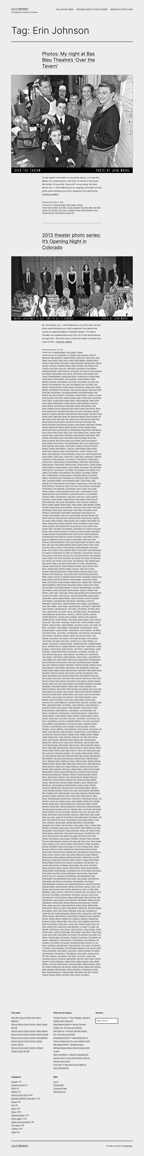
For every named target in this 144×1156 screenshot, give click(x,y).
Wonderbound (87, 969)
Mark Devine (78, 742)
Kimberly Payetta (94, 681)
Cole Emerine (47, 489)
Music (13, 1109)
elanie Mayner (81, 542)
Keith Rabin (82, 670)
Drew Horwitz (78, 534)
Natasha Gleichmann (67, 804)
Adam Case (80, 358)
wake (92, 961)
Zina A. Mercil (75, 975)
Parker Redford (86, 828)
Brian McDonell (79, 435)
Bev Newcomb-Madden (76, 416)
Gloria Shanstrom (56, 574)
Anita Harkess (64, 390)
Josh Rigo (91, 651)
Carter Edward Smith (93, 454)
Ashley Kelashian (82, 400)
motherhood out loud (90, 798)
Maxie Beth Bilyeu (94, 764)
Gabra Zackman (55, 566)
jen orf (69, 611)
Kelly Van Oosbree (57, 673)
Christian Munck (53, 475)
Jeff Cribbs (72, 609)
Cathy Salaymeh (58, 459)
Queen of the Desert (65, 846)
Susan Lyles (62, 927)
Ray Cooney (71, 855)
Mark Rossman (52, 745)
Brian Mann (69, 435)
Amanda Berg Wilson (69, 376)
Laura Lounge (56, 697)
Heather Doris (76, 582)
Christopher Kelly (55, 478)
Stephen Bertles (55, 919)
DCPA (13, 1088)
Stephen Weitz (62, 921)
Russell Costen (82, 873)
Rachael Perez (88, 846)
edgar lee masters (65, 539)
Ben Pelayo (88, 411)
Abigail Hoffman (69, 358)
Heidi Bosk (97, 582)
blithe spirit (95, 419)
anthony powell (47, 398)
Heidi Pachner (62, 585)
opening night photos (74, 822)
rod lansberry (71, 871)
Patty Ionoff (68, 833)
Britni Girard (60, 441)
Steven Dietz (63, 924)
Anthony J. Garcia (94, 395)
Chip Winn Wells (95, 467)
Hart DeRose (52, 582)
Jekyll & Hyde (52, 611)
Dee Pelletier (92, 521)
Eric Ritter (66, 553)
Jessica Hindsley (88, 622)
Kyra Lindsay (57, 692)
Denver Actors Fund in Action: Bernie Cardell (29, 1034)
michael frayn (47, 780)
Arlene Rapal (86, 398)
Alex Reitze (71, 368)
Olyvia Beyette (71, 820)
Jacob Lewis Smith (60, 590)
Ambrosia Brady (71, 379)
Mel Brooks (66, 769)
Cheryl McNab (73, 467)
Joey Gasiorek (95, 633)
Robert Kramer (74, 868)
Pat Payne (96, 828)
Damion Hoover (92, 499)
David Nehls (87, 510)
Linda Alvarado (63, 713)
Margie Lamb (78, 740)
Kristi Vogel (61, 689)
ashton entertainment (55, 403)
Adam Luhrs (90, 358)
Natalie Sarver (54, 804)
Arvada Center (58, 400)
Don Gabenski (67, 529)
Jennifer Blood (61, 614)
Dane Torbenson (82, 502)
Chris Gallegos (79, 470)
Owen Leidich (79, 825)
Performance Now (84, 836)
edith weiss (87, 539)
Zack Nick (65, 975)
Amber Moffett (58, 379)
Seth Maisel (82, 900)
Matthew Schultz (48, 764)
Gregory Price (96, 577)
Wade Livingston (83, 961)
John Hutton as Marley (77, 638)
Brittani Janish (80, 441)
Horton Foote (88, 585)
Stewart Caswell (85, 924)
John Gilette (53, 638)
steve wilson (94, 921)
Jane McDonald (59, 601)
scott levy (84, 895)
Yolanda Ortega (68, 972)
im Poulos (74, 587)
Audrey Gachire (70, 403)
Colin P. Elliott (81, 489)
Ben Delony (70, 411)
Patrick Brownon (59, 830)
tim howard (65, 943)
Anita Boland (53, 390)
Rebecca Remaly (59, 857)
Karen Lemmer (61, 662)
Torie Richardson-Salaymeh (75, 948)
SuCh (94, 924)
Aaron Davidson (83, 355)
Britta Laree (70, 441)
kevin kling (57, 678)
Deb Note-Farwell (87, 515)
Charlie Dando (94, 462)
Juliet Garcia (57, 657)
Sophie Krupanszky (62, 913)
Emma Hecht (82, 550)
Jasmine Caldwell (69, 603)
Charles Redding (72, 462)
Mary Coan (82, 750)
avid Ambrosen (59, 406)
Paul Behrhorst (90, 833)
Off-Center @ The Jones (56, 820)
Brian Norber (90, 435)
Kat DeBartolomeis (84, 662)
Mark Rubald (63, 745)
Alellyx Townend (77, 366)
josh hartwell (72, 651)
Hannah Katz (86, 579)
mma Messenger (54, 798)
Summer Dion (52, 927)
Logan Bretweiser (60, 724)
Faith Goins (46, 563)
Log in (55, 1082)
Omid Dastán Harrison (86, 820)
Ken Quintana (88, 673)
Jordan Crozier (55, 649)
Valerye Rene (71, 959)
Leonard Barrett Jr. (92, 705)
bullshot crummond (83, 446)
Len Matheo (66, 705)
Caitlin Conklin (91, 448)
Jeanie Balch (96, 606)
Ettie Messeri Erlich (61, 1038)
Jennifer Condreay (89, 614)
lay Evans (84, 702)
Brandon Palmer (64, 427)
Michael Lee (46, 785)
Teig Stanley (62, 935)
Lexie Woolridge (86, 710)
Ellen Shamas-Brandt (62, 545)
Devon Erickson (76, 526)
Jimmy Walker (62, 628)
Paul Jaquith (64, 836)
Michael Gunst (54, 782)
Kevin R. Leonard (48, 681)
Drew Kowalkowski (91, 534)
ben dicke (79, 411)
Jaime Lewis (53, 593)
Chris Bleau (69, 470)
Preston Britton (78, 844)
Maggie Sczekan (86, 734)
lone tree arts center (74, 724)
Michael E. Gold (64, 777)
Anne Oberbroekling (85, 392)
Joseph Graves (88, 649)
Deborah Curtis (62, 518)
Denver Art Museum (80, 523)
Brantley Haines (90, 427)
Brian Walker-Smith (56, 438)
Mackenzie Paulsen (60, 734)
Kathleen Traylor (95, 665)
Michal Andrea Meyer (83, 788)
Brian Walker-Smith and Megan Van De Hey (80, 438)
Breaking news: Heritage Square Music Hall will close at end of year (71, 1048)
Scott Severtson (48, 897)
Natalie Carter (88, 801)
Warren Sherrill (62, 964)
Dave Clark (96, 507)
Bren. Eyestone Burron (61, 430)
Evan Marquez (78, 561)
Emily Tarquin (53, 550)
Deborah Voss (87, 518)
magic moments (65, 737)
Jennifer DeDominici (49, 617)
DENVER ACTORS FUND (121, 9)
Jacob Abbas (47, 590)
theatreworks (54, 940)
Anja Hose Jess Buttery (78, 390)
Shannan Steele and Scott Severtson (77, 903)
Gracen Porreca (76, 577)
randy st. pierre (60, 855)
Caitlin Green (47, 451)
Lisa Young (86, 721)
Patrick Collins (94, 830)
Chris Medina (53, 473)
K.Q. (54, 660)
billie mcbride (52, 419)
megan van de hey (86, 766)
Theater (80, 205)
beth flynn (93, 414)
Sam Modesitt (78, 881)
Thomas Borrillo (48, 213)
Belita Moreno (52, 411)
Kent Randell (52, 676)
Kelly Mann (46, 673)
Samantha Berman (49, 884)
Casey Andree (47, 457)
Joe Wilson (97, 630)
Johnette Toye (75, 641)
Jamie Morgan (47, 601)
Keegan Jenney (59, 670)
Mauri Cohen (82, 764)
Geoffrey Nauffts (65, 569)
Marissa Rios (46, 742)
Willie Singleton (61, 969)
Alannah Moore (89, 363)
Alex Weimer (81, 368)
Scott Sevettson (61, 897)
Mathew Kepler (87, 753)
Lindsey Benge (60, 716)
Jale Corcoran (64, 595)
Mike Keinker (94, 790)
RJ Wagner (64, 865)
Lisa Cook (72, 718)
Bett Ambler (62, 416)
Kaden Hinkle (62, 660)
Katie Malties (60, 668)
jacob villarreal (73, 590)
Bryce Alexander (48, 446)
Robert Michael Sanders (90, 868)
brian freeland (79, 432)
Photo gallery (71, 205)
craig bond (72, 497)
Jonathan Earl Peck (80, 644)
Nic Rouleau (66, 812)
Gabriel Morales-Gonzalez (71, 566)
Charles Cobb (47, 462)
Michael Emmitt (76, 777)
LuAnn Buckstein (70, 729)
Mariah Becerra (90, 740)
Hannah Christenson (61, 579)
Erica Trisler (57, 558)
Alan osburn (64, 363)
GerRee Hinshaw (73, 571)
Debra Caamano (57, 521)
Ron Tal (80, 871)
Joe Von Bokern (86, 630)
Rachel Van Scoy (59, 852)
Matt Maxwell (95, 756)
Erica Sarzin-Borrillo (81, 555)
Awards (14, 1082)
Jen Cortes (62, 611)
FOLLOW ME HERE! (65, 9)
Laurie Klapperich (60, 702)
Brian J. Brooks (90, 432)
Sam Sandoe (89, 881)
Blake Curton (74, 419)
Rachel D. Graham (56, 849)
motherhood (76, 798)
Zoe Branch (85, 975)
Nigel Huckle (84, 814)
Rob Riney (93, 865)
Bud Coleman (60, 446)
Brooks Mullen (47, 443)
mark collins (68, 742)
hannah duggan (75, 579)
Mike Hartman (84, 790)
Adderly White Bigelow (77, 360)
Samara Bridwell (61, 887)
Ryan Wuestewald (60, 879)
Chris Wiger (86, 473)
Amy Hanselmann (54, 384)
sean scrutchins (59, 900)
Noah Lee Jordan (48, 817)
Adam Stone (63, 360)
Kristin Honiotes (72, 689)
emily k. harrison (56, 547)
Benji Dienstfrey (71, 414)
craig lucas (81, 497)
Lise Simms (95, 721)
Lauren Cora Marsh (56, 700)
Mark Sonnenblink (87, 745)
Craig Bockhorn (61, 497)
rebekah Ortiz (87, 857)
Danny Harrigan (66, 507)
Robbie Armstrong (49, 868)
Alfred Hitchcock (64, 371)
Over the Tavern (67, 825)
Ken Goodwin (70, 673)
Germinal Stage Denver (57, 571)
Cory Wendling (91, 494)
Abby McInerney (56, 358)
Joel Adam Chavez (49, 633)
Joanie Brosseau (86, 628)
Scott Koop (76, 895)
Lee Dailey (92, 702)
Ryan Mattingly (71, 876)
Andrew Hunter (68, 387)
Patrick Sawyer (47, 833)
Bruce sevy (84, 443)
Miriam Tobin (75, 796)
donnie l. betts (47, 531)
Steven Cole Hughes (49, 924)
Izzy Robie (96, 587)
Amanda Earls (82, 376)
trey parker (95, 951)
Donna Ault (96, 529)
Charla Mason (93, 459)
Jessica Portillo (54, 625)
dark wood (77, 507)
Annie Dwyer (70, 395)
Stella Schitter (73, 916)
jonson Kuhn (80, 646)
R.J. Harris (78, 846)
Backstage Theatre (73, 406)
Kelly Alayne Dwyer (94, 670)
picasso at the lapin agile (71, 841)
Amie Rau (52, 382)
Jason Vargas (62, 606)
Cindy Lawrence (59, 483)
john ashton (87, 635)
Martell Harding (89, 748)
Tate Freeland (76, 932)
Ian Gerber (49, 587)
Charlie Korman (47, 465)
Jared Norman (56, 603)
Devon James (87, 526)
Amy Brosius (82, 382)
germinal (45, 571)
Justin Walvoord (94, 657)
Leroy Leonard (62, 708)
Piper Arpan (86, 841)
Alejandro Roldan (64, 366)
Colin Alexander (59, 489)
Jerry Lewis (55, 622)
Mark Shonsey (74, 745)
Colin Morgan (70, 489)
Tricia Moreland (48, 953)
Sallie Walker (46, 881)
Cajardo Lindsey (59, 451)
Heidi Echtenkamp (49, 585)
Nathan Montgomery (68, 806)
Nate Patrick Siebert (83, 804)
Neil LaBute (97, 809)
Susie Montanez (73, 927)
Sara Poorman (54, 889)
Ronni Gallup (46, 873)
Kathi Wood (70, 665)
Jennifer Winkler (61, 619)
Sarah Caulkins (65, 889)
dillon (51, 529)
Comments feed (60, 1088)
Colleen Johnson (48, 491)
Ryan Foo (52, 876)
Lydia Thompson (67, 732)
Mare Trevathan (60, 1055)
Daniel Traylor (66, 505)
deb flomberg (75, 515)
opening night (60, 822)
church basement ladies (71, 481)
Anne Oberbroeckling (69, 392)
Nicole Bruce (52, 814)
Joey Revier (57, 635)
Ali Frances (83, 371)
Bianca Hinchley (92, 416)
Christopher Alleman (79, 475)
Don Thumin (87, 529)
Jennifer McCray (48, 619)
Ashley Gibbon (69, 400)
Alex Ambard (89, 366)
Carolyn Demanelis (67, 454)
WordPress (127, 1146)
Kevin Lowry (87, 678)
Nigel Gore (75, 814)
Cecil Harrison (70, 459)
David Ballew (47, 510)
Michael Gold (71, 780)
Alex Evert (62, 368)
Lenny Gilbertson (78, 705)
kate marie (46, 665)
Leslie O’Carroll (86, 708)
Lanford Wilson (68, 694)
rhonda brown (56, 860)
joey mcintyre (47, 635)
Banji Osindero (86, 406)
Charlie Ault (83, 462)
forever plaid (71, 563)
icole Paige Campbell (62, 587)
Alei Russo (53, 366)
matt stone (57, 758)
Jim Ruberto (51, 628)
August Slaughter (73, 208)
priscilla (45, 846)
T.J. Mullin (91, 927)
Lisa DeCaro (81, 718)
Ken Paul (79, 673)
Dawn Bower (76, 513)
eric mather (46, 553)
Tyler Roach (72, 956)
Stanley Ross (87, 913)
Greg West (86, 577)
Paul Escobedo (53, 836)
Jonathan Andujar (65, 644)
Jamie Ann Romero (92, 598)
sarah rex (60, 892)
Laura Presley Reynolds (82, 697)
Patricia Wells (47, 830)
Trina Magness (71, 953)
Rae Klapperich (83, 852)
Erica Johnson (47, 555)
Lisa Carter (63, 718)
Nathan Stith (81, 806)
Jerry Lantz (46, 622)
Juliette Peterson (69, 657)
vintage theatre (70, 961)
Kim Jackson (82, 681)
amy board (72, 382)
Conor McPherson (62, 494)
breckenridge (47, 430)
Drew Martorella (48, 537)
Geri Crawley (89, 569)
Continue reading (50, 194)
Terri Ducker (72, 935)
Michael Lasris (92, 782)
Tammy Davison (77, 929)
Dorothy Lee (73, 531)
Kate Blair (95, 662)
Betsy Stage (52, 416)
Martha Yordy (60, 750)
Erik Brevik (67, 558)
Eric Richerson (56, 553)
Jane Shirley (70, 601)
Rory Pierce (56, 873)
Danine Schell (55, 507)
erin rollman (57, 561)
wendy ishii (70, 213)
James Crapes (93, 595)
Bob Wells (52, 425)
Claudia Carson (82, 483)
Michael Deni (52, 777)
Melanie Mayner (77, 769)
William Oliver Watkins (92, 967)
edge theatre (77, 539)
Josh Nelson (82, 651)
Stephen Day (93, 919)
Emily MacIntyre (69, 547)
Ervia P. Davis (67, 561)
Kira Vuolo (58, 684)
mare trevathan (53, 740)
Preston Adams (66, 844)
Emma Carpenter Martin (68, 550)
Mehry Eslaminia (55, 769)
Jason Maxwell (93, 603)
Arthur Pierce (47, 400)
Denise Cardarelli (65, 523)
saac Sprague (82, 879)
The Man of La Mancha (78, 937)
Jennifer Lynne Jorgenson (87, 617)
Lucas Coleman (82, 729)
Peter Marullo (54, 839)
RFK (97, 857)
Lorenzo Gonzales (81, 726)
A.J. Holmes (71, 355)
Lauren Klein (68, 700)
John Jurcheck (92, 638)
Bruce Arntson (58, 443)
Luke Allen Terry (54, 732)
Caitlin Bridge (80, 448)
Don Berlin (57, 529)
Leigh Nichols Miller (54, 705)
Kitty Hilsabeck (68, 684)
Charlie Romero (83, 465)
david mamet (68, 510)
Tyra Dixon (81, 956)
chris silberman (64, 473)
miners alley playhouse (79, 793)
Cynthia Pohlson (69, 499)
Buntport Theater (48, 448)
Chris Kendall (90, 470)
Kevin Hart (95, 676)
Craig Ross (46, 499)
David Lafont (57, 510)
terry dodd (92, 935)
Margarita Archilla (66, 740)
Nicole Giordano (64, 814)
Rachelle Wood (71, 852)
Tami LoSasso (65, 929)
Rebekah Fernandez (74, 857)
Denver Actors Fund (19, 1095)
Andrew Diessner (55, 387)
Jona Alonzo (53, 644)
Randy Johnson (47, 855)
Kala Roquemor (95, 660)
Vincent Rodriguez (56, 961)
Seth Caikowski (71, 900)
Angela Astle (90, 387)
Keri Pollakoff (85, 676)
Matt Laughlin (84, 756)
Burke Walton (60, 448)
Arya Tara (57, 1065)
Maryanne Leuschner (62, 753)
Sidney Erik (82, 908)
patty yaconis (79, 833)
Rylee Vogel (71, 879)
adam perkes (53, 360)
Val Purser (62, 959)
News (13, 1112)
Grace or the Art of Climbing (58, 577)
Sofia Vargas (62, 911)
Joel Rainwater (72, 633)
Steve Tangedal (83, 921)
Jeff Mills (91, 609)
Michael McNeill (70, 785)
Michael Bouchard (84, 774)
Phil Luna (45, 841)
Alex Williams (91, 368)
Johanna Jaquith (69, 635)
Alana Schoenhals (76, 363)
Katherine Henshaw (58, 665)
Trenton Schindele (84, 951)
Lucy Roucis (93, 729)
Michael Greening (83, 780)
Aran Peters (58, 398)
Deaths (14, 1092)
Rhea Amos (46, 860)
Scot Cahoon (91, 892)
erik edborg (76, 558)
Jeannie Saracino (60, 609)
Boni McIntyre (62, 425)
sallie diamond (93, 879)
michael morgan (83, 785)
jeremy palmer (83, 619)
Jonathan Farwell (74, 210)
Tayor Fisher (52, 935)
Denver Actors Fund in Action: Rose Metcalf (29, 1038)
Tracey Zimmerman (49, 951)
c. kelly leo (70, 448)
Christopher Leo (68, 478)
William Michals (77, 967)
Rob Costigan (74, 865)
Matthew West (60, 764)
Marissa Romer (57, 742)
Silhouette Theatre (94, 908)
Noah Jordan (95, 814)
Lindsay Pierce (92, 713)
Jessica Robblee (67, 625)
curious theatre (56, 499)
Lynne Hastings (92, 732)
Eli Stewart (91, 542)
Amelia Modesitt (83, 379)
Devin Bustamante (62, 526)
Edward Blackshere (57, 542)
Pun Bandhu (53, 846)
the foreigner (65, 937)
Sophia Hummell (48, 913)
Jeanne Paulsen (48, 609)
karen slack (72, 662)
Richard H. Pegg (82, 860)
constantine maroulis (77, 494)
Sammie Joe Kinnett (75, 887)
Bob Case (78, 422)
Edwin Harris (70, 542)
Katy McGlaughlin (82, 668)
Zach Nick (87, 972)
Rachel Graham (91, 849)
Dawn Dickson (87, 513)
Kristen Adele (73, 686)
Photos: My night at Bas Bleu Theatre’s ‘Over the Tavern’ (68, 60)
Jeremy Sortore (95, 619)
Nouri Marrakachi (81, 817)
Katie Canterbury (48, 668)
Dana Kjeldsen (70, 502)
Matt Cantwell (51, 756)
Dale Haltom (80, 499)
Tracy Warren (62, 951)
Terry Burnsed (82, 935)
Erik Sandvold (95, 558)
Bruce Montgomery (72, 443)
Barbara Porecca (54, 408)
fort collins (81, 563)
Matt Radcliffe (47, 758)
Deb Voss (51, 518)
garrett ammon (87, 566)
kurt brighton (84, 689)
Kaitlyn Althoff (83, 660)
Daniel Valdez (77, 505)
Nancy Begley (77, 801)
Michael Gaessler (59, 780)
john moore (63, 210)
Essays (14, 1102)
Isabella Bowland (85, 587)
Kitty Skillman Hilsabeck (84, 684)
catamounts (89, 457)
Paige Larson (64, 828)
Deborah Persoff (74, 518)
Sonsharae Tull (91, 911)
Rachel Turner (47, 852)
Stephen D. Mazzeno (80, 919)
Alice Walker (46, 374)
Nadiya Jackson (65, 801)
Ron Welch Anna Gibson (92, 871)
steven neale (73, 924)
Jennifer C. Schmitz (74, 614)
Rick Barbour (78, 863)
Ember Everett (76, 545)
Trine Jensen (82, 953)
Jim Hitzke (78, 625)
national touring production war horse (56, 809)
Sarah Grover (77, 889)
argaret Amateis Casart (72, 398)
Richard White (94, 860)
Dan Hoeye (60, 502)
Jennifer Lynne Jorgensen (67, 617)
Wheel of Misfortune (53, 967)
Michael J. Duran (80, 782)
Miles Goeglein (64, 793)
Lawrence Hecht (74, 702)
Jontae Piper (90, 646)
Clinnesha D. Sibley (62, 486)
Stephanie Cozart (85, 916)
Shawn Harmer (81, 905)
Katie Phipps (70, 668)
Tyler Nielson (62, 956)
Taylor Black (86, 932)
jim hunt (86, 625)
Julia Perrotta (93, 654)
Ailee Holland (53, 208)
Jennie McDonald (48, 614)
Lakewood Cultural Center (52, 694)
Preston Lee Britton (92, 844)
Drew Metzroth (60, 537)
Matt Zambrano (68, 758)
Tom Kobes (46, 948)
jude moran (58, 654)
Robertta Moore (48, 871)
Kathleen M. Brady (82, 665)
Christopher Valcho (82, 478)
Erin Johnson (53, 210)
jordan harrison (67, 649)
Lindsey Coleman (73, 716)
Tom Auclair (86, 945)
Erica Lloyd (57, 555)
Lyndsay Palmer (79, 732)
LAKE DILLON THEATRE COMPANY (87, 692)
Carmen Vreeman (86, 451)
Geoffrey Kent (53, 569)
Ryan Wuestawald (84, 876)
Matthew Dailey (81, 761)
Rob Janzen (84, 865)
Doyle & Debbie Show (64, 534)
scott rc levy (93, 895)
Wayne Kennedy (89, 964)
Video (13, 1132)
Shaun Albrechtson (68, 905)
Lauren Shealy (90, 700)
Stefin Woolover (61, 916)
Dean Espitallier (54, 515)
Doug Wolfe (95, 531)
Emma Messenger (94, 550)
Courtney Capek (48, 497)
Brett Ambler (86, 430)
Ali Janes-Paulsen (94, 371)
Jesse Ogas (65, 622)
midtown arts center (70, 790)
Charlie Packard (71, 465)
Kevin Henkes (47, 678)
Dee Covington (80, 521)
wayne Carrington (75, 964)
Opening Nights (59, 205)
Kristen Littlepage (85, 686)
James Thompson (77, 598)
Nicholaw (74, 812)
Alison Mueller (88, 374)
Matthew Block (80, 758)
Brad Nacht (90, 425)
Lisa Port (61, 721)
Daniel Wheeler (88, 505)
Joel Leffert (61, 633)
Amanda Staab (94, 376)
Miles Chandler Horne (90, 210)
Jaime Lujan (63, 593)
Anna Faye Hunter (94, 390)
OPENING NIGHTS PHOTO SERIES (92, 9)
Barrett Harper (79, 408)
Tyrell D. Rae (91, 956)
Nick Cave (83, 812)
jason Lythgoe (82, 603)
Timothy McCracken (77, 943)
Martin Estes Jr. (71, 750)
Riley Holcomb (54, 865)
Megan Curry (60, 766)
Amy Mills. (62, 208)
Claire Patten (70, 483)
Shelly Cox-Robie (59, 908)
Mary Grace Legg (93, 750)
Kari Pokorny (58, 1031)
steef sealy (97, 913)
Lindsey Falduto (86, 716)
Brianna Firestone (48, 441)
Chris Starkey (76, 473)
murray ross (54, 801)
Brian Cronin (68, 432)
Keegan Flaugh (47, 670)
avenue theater (47, 406)
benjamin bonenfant (57, 414)
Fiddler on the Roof (58, 563)
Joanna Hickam (62, 630)
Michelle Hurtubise (55, 790)
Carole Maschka (54, 454)
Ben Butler (62, 411)
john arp (79, 635)
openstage (46, 825)
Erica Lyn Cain (68, 555)
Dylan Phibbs (87, 537)
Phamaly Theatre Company (89, 839)
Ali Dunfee (75, 371)
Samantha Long (62, 884)
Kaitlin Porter (72, 660)
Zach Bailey (78, 972)
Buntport (94, 446)
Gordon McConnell (71, 574)
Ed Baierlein (53, 539)
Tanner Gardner (89, 929)
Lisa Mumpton (52, 721)
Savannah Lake (80, 892)
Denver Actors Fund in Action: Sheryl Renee (29, 1031)
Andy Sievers (79, 387)
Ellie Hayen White (60, 1045)
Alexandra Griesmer (49, 371)
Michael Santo (56, 788)
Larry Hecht (78, 694)
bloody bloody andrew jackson (53, 422)
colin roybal (92, 489)
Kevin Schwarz (60, 681)
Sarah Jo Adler (87, 889)
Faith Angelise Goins (92, 561)
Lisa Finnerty (91, 718)
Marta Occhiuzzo (76, 748)
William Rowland (48, 969)
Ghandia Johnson (86, 571)
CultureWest (20, 9)
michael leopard (58, 785)
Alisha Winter (77, 374)
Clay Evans (92, 483)
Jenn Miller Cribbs (79, 611)
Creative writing (17, 1085)
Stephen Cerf (67, 919)
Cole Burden (95, 486)
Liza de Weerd (47, 724)
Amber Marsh (47, 379)
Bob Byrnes (70, 422)
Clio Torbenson (84, 486)
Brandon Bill (53, 427)
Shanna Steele (57, 903)
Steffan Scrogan (48, 916)
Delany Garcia (53, 523)
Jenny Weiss (72, 619)
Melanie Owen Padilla (92, 769)
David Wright (66, 513)
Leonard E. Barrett (49, 708)
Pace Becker (54, 828)
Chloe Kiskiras (47, 470)
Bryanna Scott (94, 443)
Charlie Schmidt (95, 465)
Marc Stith (87, 737)
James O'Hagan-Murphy (61, 598)
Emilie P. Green (88, 545)
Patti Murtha (58, 833)
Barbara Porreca (68, 408)
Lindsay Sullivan (48, 716)
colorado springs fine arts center (67, 491)
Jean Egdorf (85, 606)
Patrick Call (84, 830)
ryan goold (61, 876)
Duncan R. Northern (74, 537)
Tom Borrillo (95, 945)
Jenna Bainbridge (93, 611)
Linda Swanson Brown (78, 713)
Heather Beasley (64, 582)
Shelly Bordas (47, 908)
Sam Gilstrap (57, 881)
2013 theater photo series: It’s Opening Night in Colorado (71, 241)
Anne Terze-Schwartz (57, 395)
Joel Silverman (83, 633)
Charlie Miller (59, 465)
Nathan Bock (54, 806)
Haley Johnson (47, 579)
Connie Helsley (86, 491)
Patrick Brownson (72, 830)
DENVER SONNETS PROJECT (23, 1099)
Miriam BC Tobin (63, 796)
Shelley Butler (93, 905)
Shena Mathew (72, 908)
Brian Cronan (58, 432)
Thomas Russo (77, 940)
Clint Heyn (74, 486)
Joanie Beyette (73, 628)
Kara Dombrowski (48, 662)
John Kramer (46, 641)
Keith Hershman (71, 670)
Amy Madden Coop (77, 384)
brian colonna (47, 432)
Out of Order (55, 825)
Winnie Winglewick (74, 969)
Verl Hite (80, 959)
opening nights (88, 822)
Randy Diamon (95, 852)
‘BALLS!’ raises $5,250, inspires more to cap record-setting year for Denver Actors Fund (71, 1058)
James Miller (46, 598)
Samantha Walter (48, 887)
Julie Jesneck (47, 657)
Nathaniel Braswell (93, 806)
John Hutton (63, 638)
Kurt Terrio (93, 689)
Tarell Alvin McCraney (62, 932)
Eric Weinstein (76, 553)
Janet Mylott (80, 601)
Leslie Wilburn (74, 710)
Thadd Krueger (53, 937)
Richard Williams (48, 863)
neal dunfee (87, 809)
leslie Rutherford (62, 710)
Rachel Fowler (80, 849)
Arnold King (96, 398)
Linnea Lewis (53, 718)
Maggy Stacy (53, 737)
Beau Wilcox (90, 408)
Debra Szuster (69, 521)
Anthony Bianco (81, 395)
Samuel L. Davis (90, 887)
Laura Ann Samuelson (92, 694)
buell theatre (70, 446)
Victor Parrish (89, 959)
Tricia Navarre (60, 213)
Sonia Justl (81, 911)
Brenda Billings (75, 430)
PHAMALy (74, 839)
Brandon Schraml (77, 427)
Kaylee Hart (94, 668)
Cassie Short (79, 457)
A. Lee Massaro (60, 355)
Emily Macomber (82, 547)
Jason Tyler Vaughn (49, 606)
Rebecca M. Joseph (83, 855)
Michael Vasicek (68, 788)
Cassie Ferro (68, 457)
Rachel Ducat (69, 849)
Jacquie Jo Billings (86, 590)
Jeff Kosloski (82, 609)
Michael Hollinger (66, 782)
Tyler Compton (50, 956)
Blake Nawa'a (85, 419)
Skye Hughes (47, 911)
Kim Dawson (71, 681)
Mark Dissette (89, 742)
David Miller (78, 510)
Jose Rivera (78, 649)
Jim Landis (94, 625)
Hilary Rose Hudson (75, 585)
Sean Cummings (90, 897)
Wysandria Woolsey (54, 972)
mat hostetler (76, 753)
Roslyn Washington (69, 873)
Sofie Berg (72, 911)
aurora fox (94, 403)
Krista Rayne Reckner (59, 686)
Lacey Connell (68, 692)
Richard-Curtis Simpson (64, 863)
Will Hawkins (66, 967)
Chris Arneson (59, 470)
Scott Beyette (66, 895)
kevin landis (66, 678)
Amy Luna (65, 384)
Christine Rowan (65, 475)
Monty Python (66, 798)
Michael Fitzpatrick (90, 777)
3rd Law (51, 355)
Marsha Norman (63, 748)
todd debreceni (62, 945)
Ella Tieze (50, 545)
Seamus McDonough (75, 897)
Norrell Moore (69, 817)
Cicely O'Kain (85, 481)
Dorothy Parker (84, 531)
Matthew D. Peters (68, 761)
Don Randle (77, 529)
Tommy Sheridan (57, 948)
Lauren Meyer (79, 700)
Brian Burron (96, 430)
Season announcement (20, 1122)
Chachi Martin (82, 459)
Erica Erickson (87, 553)
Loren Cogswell (68, 726)
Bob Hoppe (87, 422)
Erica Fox (97, 553)
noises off (59, 817)
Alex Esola (54, 368)
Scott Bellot (55, 895)
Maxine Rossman (48, 766)
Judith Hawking (69, 654)
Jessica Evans (75, 622)
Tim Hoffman (55, 943)
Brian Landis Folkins (56, 435)
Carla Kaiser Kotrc (72, 451)
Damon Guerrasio (48, 502)
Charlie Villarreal (48, 467)
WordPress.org (59, 1092)
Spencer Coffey (76, 913)
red (94, 857)
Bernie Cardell (83, 414)
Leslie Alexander (74, 708)
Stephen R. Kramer (49, 921)
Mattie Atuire (71, 764)
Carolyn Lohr (80, 454)
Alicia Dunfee (57, 374)
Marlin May (52, 748)
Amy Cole (91, 382)
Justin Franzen (82, 657)
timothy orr (90, 943)
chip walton (84, 467)
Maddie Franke (73, 734)
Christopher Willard (54, 481)
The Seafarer (93, 937)
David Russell (55, 513)
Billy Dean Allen (86, 208)
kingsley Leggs (47, 684)
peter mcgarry (65, 839)
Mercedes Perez (72, 772)
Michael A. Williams (69, 774)
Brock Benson (92, 441)
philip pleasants (55, 841)
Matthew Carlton (54, 761)
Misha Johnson (86, 796)
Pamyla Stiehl (75, 828)
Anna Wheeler (56, 392)
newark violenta (48, 812)
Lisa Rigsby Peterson (73, 721)
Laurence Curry (47, 702)
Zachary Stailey (55, 975)
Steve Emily (72, 921)
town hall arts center (93, 948)
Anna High (46, 392)
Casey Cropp (58, 457)
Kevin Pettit (96, 678)
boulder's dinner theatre (76, 425)
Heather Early (87, 582)
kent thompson (63, 676)
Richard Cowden (69, 860)
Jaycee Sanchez (74, 606)
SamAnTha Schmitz (93, 884)
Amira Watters (62, 382)
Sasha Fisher (68, 892)
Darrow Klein (86, 507)
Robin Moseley (60, 871)
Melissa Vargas (59, 772)
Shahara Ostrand (93, 900)
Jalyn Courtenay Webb (78, 595)
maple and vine (77, 737)
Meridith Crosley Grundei (88, 772)
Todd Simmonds (75, 945)
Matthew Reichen (94, 761)
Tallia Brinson (54, 929)
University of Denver (49, 959)
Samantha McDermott (77, 884)
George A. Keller (78, 569)
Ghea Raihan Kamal (61, 1024)
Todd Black (51, 945)
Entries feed (58, 1085)
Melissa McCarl (47, 772)
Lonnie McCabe (56, 726)
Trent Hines (72, 951)
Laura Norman (67, 697)
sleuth (55, 911)
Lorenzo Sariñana (56, 729)
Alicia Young (67, 374)
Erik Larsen (85, 558)
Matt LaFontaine (72, 756)
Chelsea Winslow (61, 467)
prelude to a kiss (53, 844)
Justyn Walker (47, 660)
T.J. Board (83, 927)
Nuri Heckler (93, 817)
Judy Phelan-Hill (81, 654)
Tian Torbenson (89, 940)
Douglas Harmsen (48, 534)
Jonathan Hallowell (68, 646)
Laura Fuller (46, 697)
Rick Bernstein (89, 863)
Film (13, 1105)
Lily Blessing (52, 713)
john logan (56, 641)
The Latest (15, 1125)
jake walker (54, 595)
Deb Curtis (65, 515)
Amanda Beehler (54, 376)
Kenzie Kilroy (74, 676)
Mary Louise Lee (48, 753)
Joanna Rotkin (73, 630)
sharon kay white (54, 905)
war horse (52, 964)
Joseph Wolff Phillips (59, 651)
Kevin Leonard (76, 678)
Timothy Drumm (60, 1018)
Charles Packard (59, 462)
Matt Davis (61, 756)
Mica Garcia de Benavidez (51, 774)
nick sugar (91, 812)
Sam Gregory (67, 881)
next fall (58, 812)
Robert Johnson (62, 868)
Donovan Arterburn (61, 531)
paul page (73, 836)
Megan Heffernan (72, 766)
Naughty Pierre (76, 809)
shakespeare (46, 903)
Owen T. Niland (90, 825)
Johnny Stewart (88, 641)
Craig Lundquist (91, 497)
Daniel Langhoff (54, 505)
